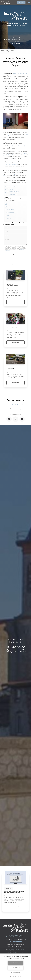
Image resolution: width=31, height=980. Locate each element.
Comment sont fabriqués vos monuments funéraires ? (14, 892)
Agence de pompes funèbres (11, 186)
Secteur (7, 50)
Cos (6, 206)
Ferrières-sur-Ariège (9, 209)
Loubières (7, 215)
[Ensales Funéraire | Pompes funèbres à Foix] (5, 2)
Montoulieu (7, 220)
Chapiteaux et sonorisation (11, 369)
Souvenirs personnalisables (12, 285)
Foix (6, 210)
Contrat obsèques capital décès (11, 194)
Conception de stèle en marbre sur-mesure (14, 189)
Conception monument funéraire (12, 191)
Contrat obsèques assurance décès (12, 192)
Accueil (2, 50)
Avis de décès (21, 2)
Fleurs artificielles (12, 328)
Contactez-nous (15, 43)
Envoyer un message (15, 409)
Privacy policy (16, 976)
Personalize (16, 972)
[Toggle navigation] (28, 3)
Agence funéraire (8, 188)
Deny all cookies (16, 967)
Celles (6, 204)
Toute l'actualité (15, 907)
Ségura (12, 50)
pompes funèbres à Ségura (20, 73)
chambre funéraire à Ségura (18, 145)
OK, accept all (16, 962)
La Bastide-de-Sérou (9, 212)
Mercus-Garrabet (8, 217)
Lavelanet (7, 214)
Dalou (6, 207)
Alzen (6, 203)
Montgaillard (8, 218)
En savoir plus (15, 302)
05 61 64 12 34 (15, 37)
